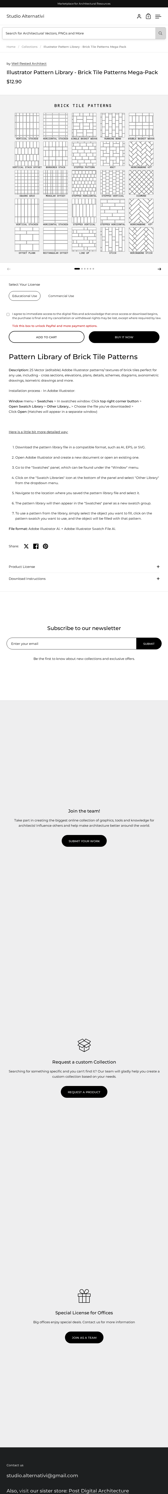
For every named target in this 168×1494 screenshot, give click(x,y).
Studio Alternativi (25, 16)
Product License (22, 567)
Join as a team (84, 1337)
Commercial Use (61, 296)
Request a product (84, 1092)
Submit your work (84, 841)
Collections (29, 46)
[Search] (160, 33)
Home (11, 46)
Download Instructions (27, 579)
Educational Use (24, 296)
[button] (77, 269)
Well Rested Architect (29, 63)
